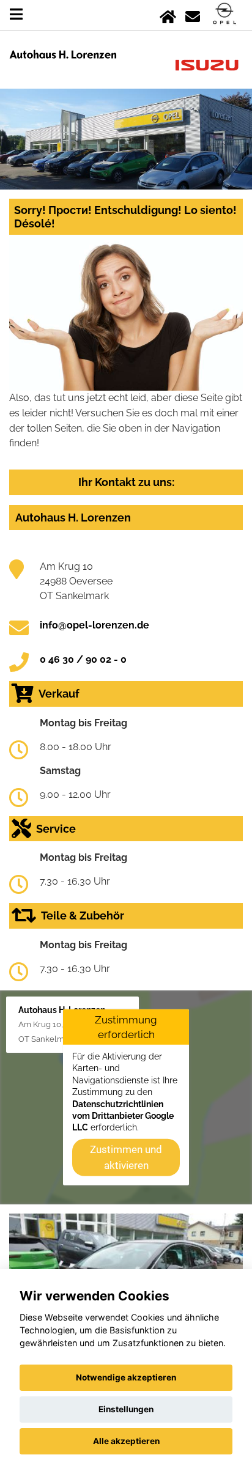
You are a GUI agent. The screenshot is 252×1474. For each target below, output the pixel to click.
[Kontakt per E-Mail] (192, 14)
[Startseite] (168, 14)
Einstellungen (126, 1409)
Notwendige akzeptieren (126, 1377)
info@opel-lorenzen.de (94, 625)
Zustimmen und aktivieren (126, 1157)
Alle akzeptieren (126, 1441)
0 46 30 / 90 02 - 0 (83, 659)
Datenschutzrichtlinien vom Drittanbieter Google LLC (123, 1115)
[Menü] (16, 14)
